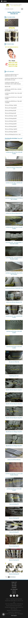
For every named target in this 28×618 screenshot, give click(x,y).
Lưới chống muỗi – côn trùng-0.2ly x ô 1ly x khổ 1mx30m (14, 258)
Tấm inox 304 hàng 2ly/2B (10, 113)
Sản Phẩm (14, 585)
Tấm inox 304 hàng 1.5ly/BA (11, 105)
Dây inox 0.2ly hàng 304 (14, 574)
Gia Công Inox (14, 589)
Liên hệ (14, 593)
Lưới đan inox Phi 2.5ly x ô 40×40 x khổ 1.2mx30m (14, 183)
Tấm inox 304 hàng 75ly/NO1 (11, 131)
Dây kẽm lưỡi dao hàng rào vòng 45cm (14, 403)
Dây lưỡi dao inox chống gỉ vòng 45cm (14, 445)
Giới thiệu (14, 584)
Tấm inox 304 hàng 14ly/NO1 (11, 129)
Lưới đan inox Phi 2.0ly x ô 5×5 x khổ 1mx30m (14, 347)
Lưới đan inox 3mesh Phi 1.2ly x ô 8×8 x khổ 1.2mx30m (14, 273)
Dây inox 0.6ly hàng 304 (14, 546)
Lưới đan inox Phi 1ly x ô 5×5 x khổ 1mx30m (14, 489)
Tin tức (14, 591)
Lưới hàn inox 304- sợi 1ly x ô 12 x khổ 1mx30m (14, 228)
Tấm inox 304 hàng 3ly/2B (10, 110)
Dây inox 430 (7, 86)
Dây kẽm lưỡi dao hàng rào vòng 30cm (14, 417)
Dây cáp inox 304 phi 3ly (14, 361)
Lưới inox (14, 587)
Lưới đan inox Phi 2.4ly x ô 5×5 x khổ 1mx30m (14, 332)
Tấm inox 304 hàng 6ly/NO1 (11, 123)
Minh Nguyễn (14, 615)
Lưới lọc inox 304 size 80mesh (14, 459)
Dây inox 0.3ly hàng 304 (14, 560)
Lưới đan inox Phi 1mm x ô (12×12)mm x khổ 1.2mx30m (14, 199)
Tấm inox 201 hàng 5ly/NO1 (11, 107)
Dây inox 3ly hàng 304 (14, 532)
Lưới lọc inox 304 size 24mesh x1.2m (14, 302)
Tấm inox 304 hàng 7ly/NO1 (11, 121)
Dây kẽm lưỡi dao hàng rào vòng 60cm (14, 389)
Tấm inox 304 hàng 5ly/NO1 (11, 126)
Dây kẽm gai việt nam (14, 375)
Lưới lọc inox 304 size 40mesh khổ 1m (14, 213)
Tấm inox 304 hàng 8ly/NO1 (11, 118)
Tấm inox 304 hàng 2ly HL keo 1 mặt (13, 134)
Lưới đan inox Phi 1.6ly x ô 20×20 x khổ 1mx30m (14, 317)
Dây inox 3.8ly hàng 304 (14, 518)
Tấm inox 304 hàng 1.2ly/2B (11, 115)
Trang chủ (14, 582)
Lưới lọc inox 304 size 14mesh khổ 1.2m (14, 288)
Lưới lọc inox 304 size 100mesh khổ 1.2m (14, 168)
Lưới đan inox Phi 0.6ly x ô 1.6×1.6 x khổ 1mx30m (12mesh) (14, 474)
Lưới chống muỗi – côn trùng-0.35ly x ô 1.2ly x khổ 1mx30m (14, 243)
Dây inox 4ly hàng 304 (14, 504)
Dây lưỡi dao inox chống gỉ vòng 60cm (14, 431)
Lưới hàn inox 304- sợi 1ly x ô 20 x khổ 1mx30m (14, 153)
